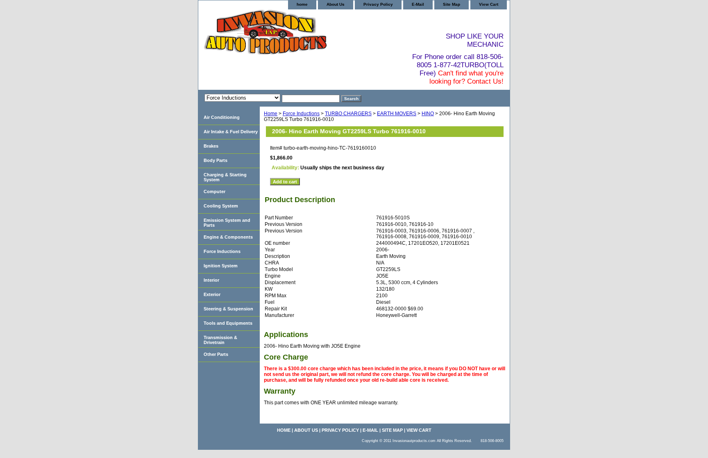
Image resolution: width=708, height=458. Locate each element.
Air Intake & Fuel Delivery (231, 131)
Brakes (211, 146)
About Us (336, 4)
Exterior (212, 294)
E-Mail (418, 4)
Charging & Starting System (225, 177)
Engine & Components (228, 237)
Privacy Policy (378, 4)
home (302, 4)
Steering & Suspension (228, 308)
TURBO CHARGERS (348, 113)
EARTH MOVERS (396, 113)
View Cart (488, 4)
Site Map (451, 4)
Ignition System (221, 265)
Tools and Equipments (228, 323)
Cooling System (221, 205)
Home (270, 113)
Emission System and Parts (227, 223)
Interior (211, 280)
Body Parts (215, 160)
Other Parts (216, 354)
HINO (428, 113)
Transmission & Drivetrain (220, 340)
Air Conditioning (222, 117)
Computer (214, 191)
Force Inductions (301, 113)
